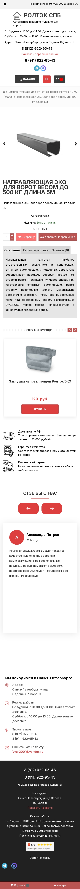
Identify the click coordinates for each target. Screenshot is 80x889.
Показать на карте (40, 807)
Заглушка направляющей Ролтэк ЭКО (40, 381)
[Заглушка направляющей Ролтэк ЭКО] (40, 358)
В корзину (28, 237)
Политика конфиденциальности (40, 835)
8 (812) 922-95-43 (37, 48)
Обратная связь (40, 857)
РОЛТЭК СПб (42, 15)
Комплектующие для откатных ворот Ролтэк (38, 91)
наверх (61, 885)
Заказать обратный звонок (40, 54)
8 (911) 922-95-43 (40, 60)
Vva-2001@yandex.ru (65, 3)
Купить (40, 409)
